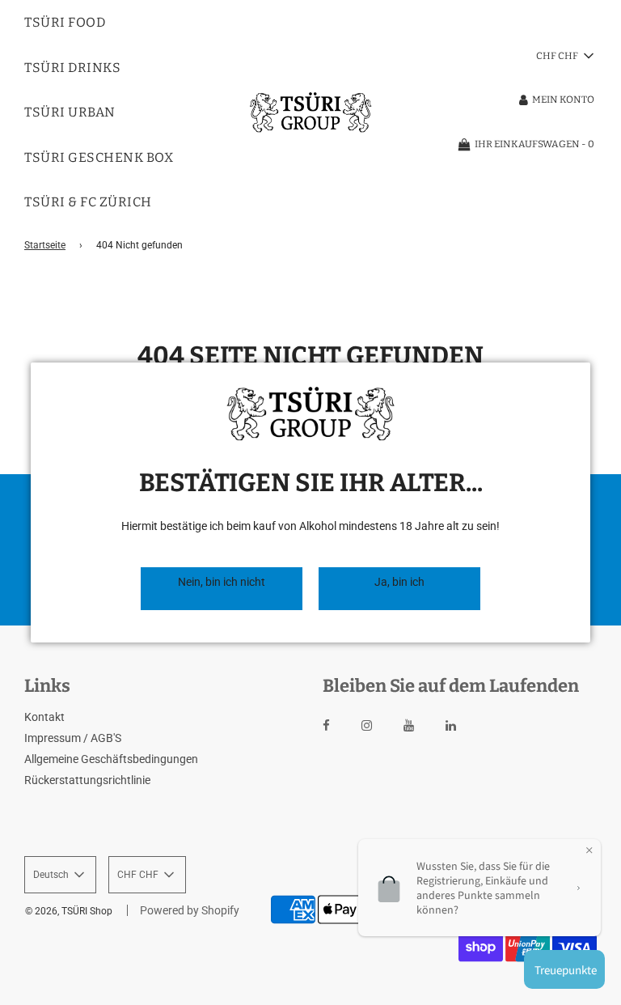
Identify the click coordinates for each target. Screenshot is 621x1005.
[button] (221, 588)
